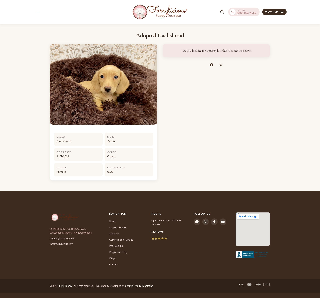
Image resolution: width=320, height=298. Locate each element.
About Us (114, 233)
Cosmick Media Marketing (139, 286)
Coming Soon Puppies (121, 239)
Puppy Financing (118, 252)
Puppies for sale (118, 227)
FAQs (112, 258)
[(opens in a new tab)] (253, 254)
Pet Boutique (116, 246)
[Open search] (222, 12)
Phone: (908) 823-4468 (62, 238)
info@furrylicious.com (61, 244)
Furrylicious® (65, 286)
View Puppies (274, 11)
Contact (113, 264)
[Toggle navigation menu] (37, 12)
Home (112, 221)
